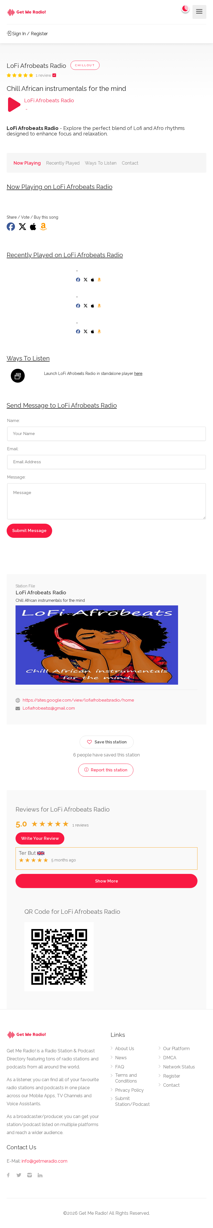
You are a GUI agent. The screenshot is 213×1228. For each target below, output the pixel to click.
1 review (44, 75)
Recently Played (63, 163)
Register (171, 1076)
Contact (130, 163)
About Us (124, 1048)
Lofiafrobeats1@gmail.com (49, 708)
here (138, 373)
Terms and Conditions (126, 1078)
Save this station (110, 742)
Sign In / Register (29, 33)
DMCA (169, 1057)
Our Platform (176, 1048)
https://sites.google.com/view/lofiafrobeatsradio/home (78, 700)
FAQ (119, 1067)
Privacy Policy (129, 1090)
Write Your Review (40, 838)
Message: (16, 477)
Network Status (179, 1067)
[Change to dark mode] (185, 8)
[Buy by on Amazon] (44, 228)
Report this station (108, 770)
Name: (13, 420)
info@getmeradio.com (44, 1161)
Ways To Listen (100, 163)
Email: (13, 448)
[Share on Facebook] (11, 228)
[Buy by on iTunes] (33, 228)
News (121, 1057)
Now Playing (27, 163)
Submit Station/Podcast (132, 1101)
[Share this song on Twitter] (23, 228)
